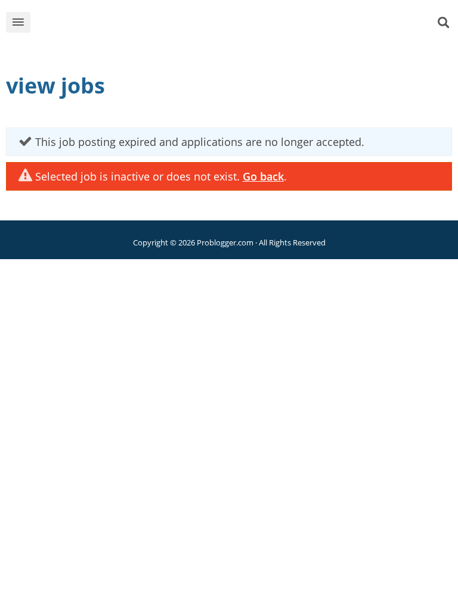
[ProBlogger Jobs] (247, 25)
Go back (263, 176)
